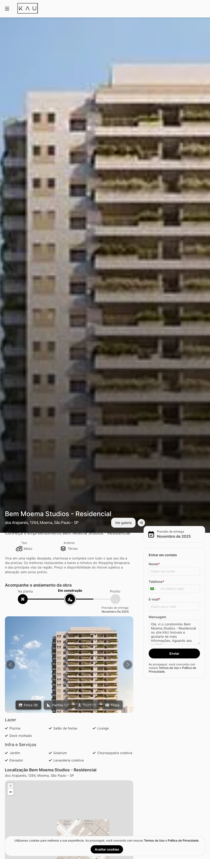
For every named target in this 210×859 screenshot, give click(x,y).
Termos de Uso (169, 668)
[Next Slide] (127, 664)
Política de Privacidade (183, 840)
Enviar (174, 653)
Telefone (156, 582)
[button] (69, 687)
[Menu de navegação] (7, 8)
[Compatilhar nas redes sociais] (141, 522)
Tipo (24, 542)
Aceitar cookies (107, 849)
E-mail (154, 599)
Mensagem (157, 617)
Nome (154, 564)
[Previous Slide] (10, 664)
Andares (69, 542)
